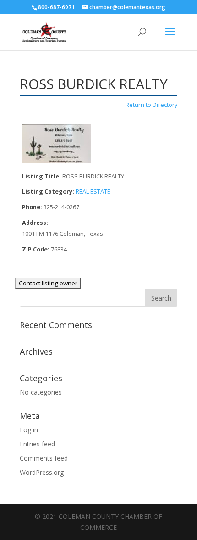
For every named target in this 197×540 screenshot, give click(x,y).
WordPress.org (42, 472)
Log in (29, 429)
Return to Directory (151, 105)
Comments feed (44, 458)
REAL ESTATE (93, 191)
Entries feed (37, 444)
